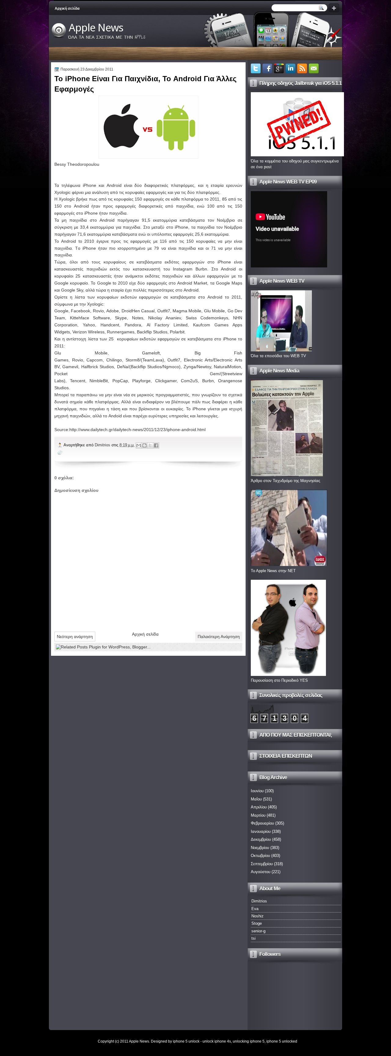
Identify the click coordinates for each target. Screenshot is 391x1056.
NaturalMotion (227, 366)
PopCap (120, 380)
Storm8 (133, 359)
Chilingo (114, 359)
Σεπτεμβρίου (262, 864)
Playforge (141, 380)
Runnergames (120, 331)
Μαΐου (256, 799)
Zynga (190, 366)
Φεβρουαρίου (262, 823)
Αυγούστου (260, 871)
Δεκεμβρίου (261, 839)
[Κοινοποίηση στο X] (150, 445)
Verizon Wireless (88, 331)
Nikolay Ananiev (164, 317)
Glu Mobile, (81, 352)
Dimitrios (103, 445)
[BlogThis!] (144, 445)
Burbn (208, 380)
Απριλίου (259, 807)
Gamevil (70, 366)
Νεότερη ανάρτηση (75, 636)
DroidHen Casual (138, 310)
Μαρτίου (258, 815)
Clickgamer (166, 380)
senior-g (258, 931)
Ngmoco (171, 366)
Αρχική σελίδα (67, 8)
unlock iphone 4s (217, 1041)
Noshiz (257, 916)
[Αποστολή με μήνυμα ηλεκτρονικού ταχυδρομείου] (139, 445)
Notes (137, 317)
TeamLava (152, 359)
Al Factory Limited (167, 324)
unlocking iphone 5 (249, 1041)
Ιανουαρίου (261, 831)
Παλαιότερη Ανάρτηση (219, 636)
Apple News (96, 27)
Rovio (98, 310)
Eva (254, 908)
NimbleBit (99, 380)
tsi (253, 938)
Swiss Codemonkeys (207, 317)
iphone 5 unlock (186, 1041)
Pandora (133, 324)
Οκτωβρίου (260, 855)
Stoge (256, 923)
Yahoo (89, 324)
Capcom (94, 359)
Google (61, 310)
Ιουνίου (257, 791)
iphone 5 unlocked (281, 1041)
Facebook (80, 310)
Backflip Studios (152, 331)
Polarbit (177, 331)
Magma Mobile (187, 310)
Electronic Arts (198, 359)
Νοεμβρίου (260, 847)
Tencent (77, 380)
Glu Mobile (214, 310)
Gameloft (151, 352)
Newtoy (204, 366)
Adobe (112, 310)
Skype (121, 317)
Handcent (109, 324)
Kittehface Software (90, 317)
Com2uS (189, 380)
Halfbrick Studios (97, 366)
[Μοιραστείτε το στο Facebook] (156, 445)
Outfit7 (163, 310)
